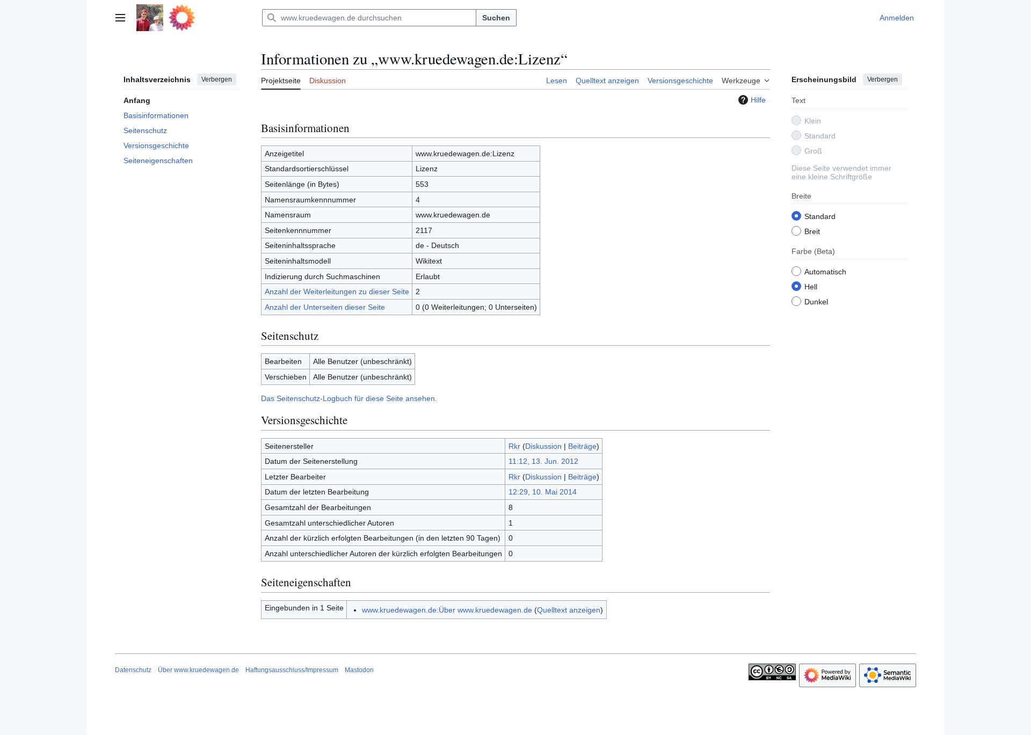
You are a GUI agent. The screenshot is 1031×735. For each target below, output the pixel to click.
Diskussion (543, 446)
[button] (120, 17)
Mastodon (359, 670)
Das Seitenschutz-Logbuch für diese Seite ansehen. (349, 398)
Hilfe (758, 100)
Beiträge (582, 446)
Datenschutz (133, 670)
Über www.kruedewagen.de (198, 670)
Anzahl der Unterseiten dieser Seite (325, 307)
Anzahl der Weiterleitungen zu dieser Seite (337, 291)
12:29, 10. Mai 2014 (543, 491)
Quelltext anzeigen (568, 610)
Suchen (496, 17)
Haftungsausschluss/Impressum (291, 670)
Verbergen (216, 79)
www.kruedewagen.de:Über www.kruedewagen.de (447, 610)
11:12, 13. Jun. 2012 (543, 461)
